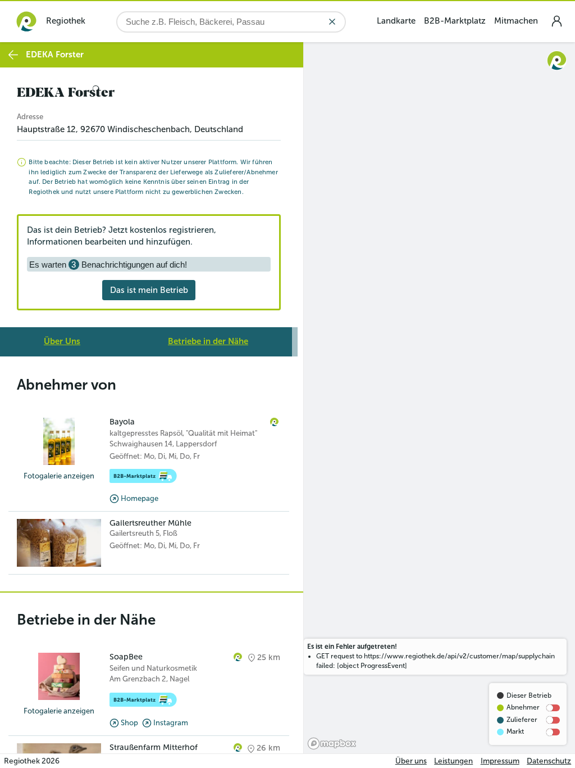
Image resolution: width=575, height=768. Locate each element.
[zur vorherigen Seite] (13, 55)
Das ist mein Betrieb (149, 290)
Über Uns (62, 341)
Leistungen (453, 761)
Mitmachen (516, 21)
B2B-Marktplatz (455, 21)
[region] (439, 397)
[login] (556, 21)
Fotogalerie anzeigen (59, 476)
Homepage (139, 498)
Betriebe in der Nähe (208, 341)
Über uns (411, 761)
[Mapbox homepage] (332, 743)
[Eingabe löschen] (332, 21)
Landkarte (396, 21)
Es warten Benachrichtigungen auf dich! (108, 264)
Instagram (170, 723)
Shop (129, 723)
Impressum (500, 761)
